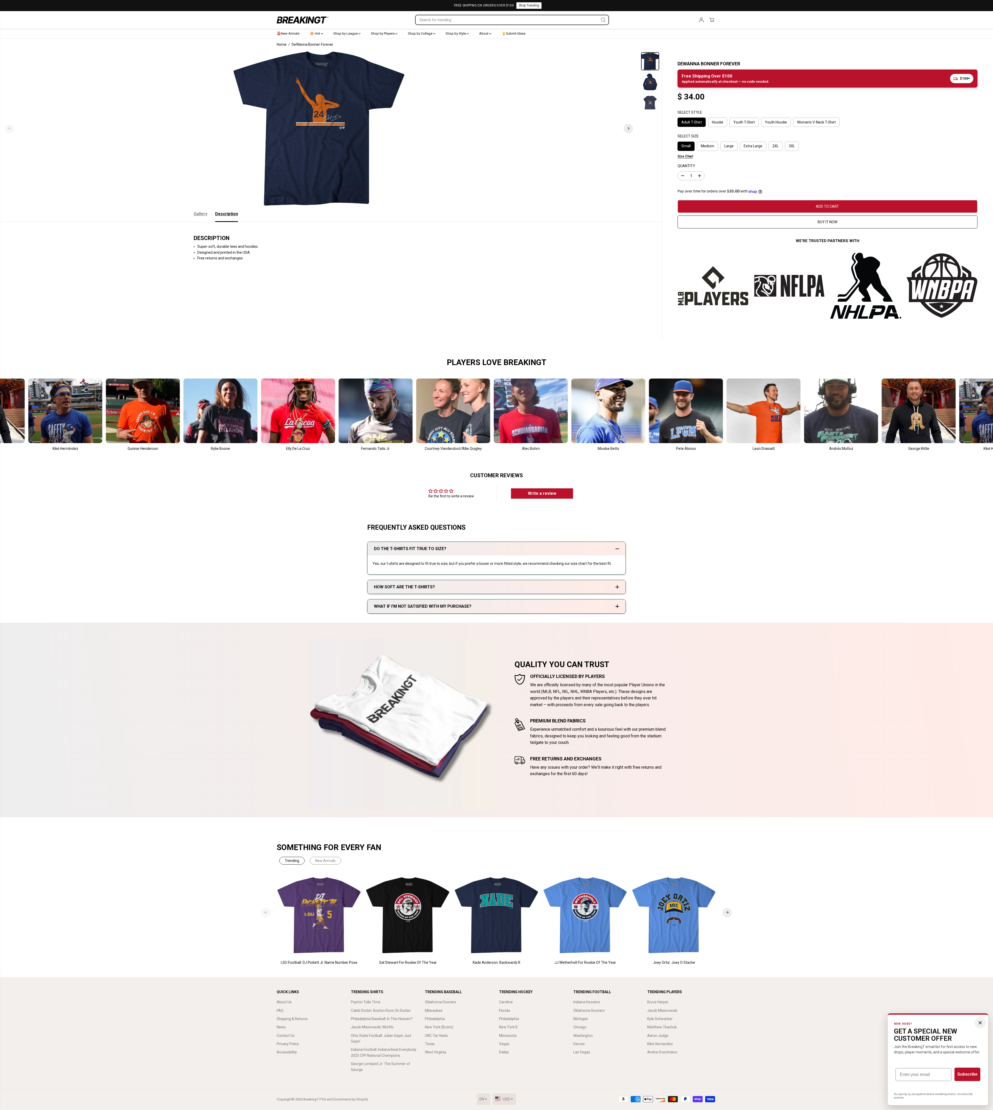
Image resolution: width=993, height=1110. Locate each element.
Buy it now (827, 222)
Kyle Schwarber (660, 1019)
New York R (508, 1027)
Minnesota (507, 1036)
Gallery (200, 213)
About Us (284, 1002)
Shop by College (420, 33)
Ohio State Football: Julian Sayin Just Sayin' (381, 1038)
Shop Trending (529, 5)
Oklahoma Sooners (440, 1002)
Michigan (580, 1019)
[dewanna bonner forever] (319, 128)
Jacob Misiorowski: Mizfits (372, 1027)
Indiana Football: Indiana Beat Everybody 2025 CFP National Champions (383, 1052)
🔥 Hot (315, 33)
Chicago (579, 1027)
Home (282, 44)
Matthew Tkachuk (662, 1027)
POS (322, 1099)
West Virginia (435, 1052)
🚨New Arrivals (288, 33)
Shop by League (345, 33)
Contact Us (286, 1036)
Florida (504, 1010)
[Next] (628, 128)
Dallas (504, 1052)
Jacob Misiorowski (662, 1010)
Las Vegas (581, 1052)
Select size (688, 136)
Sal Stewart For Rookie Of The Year (408, 962)
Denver (579, 1044)
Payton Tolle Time (365, 1002)
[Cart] (711, 20)
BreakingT (311, 1099)
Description (226, 213)
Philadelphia (435, 1019)
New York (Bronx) (439, 1027)
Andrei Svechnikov (662, 1052)
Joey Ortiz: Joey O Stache (674, 962)
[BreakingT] (302, 20)
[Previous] (9, 128)
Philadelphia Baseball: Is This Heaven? (381, 1019)
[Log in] (701, 20)
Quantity (686, 166)
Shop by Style (456, 33)
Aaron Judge (657, 1036)
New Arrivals (325, 861)
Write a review (542, 493)
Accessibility (287, 1052)
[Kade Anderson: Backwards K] (496, 915)
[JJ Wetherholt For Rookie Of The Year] (585, 915)
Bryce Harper (657, 1002)
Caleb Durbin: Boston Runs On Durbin (381, 1010)
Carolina (506, 1002)
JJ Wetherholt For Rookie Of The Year (585, 962)
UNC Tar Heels (436, 1036)
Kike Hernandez (660, 1044)
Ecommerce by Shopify (350, 1099)
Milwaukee (433, 1010)
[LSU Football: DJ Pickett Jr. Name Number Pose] (319, 915)
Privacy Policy (288, 1044)
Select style (690, 112)
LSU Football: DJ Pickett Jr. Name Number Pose (319, 962)
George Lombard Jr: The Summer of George (380, 1067)
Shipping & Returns (292, 1019)
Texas (430, 1044)
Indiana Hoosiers (586, 1002)
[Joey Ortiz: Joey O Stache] (674, 915)
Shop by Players (383, 33)
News (281, 1027)
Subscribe (967, 1074)
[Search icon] (603, 20)
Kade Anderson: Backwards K (496, 962)
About (484, 33)
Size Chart (685, 156)
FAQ (280, 1010)
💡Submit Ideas (513, 33)
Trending (292, 861)
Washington (583, 1036)
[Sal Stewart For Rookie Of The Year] (408, 915)
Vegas (504, 1044)
